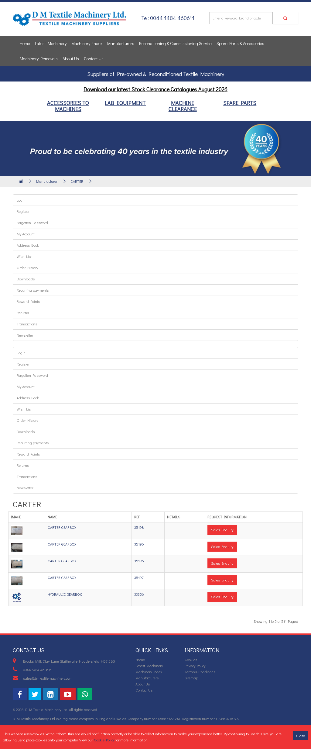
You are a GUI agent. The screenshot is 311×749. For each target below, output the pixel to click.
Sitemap (191, 677)
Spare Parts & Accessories (240, 43)
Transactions (27, 323)
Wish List (24, 256)
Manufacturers (120, 43)
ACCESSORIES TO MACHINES (68, 106)
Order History (27, 267)
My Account (25, 233)
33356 (139, 594)
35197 (139, 577)
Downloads (26, 278)
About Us (71, 58)
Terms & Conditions (200, 671)
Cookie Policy (104, 739)
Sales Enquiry (222, 529)
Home (25, 43)
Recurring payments (33, 290)
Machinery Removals (39, 58)
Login (21, 200)
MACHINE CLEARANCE (183, 106)
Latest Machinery (51, 43)
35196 (139, 544)
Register (23, 211)
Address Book (28, 245)
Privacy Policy (195, 665)
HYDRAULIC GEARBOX (65, 594)
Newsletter (25, 335)
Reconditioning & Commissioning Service (175, 43)
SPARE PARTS (239, 102)
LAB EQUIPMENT (125, 102)
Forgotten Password (32, 222)
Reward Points (28, 301)
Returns (23, 312)
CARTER (76, 181)
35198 (139, 527)
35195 (139, 560)
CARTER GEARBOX (62, 527)
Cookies (191, 659)
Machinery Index (86, 43)
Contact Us (94, 58)
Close (300, 735)
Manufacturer (46, 181)
